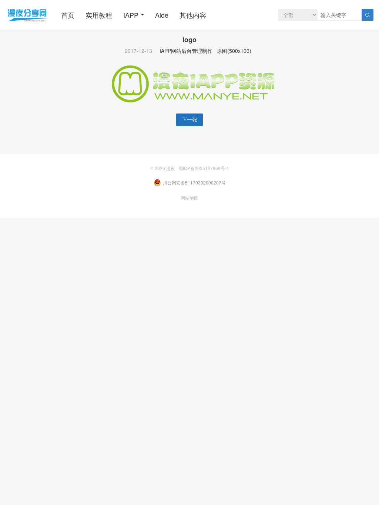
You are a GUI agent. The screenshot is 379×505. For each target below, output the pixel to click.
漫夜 (170, 168)
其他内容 (193, 15)
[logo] (189, 83)
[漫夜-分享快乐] (28, 14)
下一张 (189, 119)
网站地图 (189, 197)
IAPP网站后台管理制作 (186, 50)
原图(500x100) (234, 50)
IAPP (130, 15)
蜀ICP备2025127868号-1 (203, 168)
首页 (67, 15)
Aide (161, 15)
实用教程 (98, 15)
